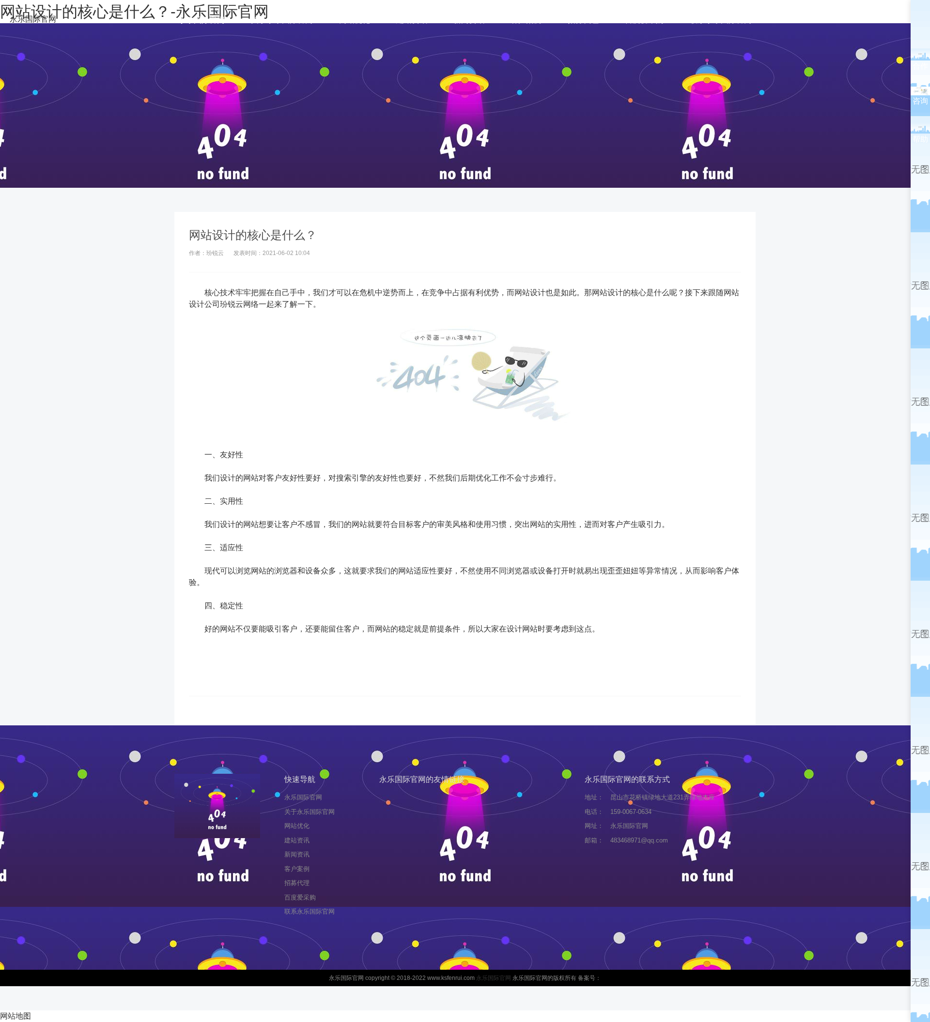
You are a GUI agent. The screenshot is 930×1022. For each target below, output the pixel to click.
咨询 (920, 101)
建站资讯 (411, 20)
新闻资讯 (468, 20)
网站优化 (354, 20)
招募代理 (583, 20)
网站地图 (15, 1016)
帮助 (920, 139)
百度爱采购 (644, 20)
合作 (920, 66)
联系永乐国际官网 (721, 20)
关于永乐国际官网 (282, 20)
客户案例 (526, 20)
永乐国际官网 (33, 19)
